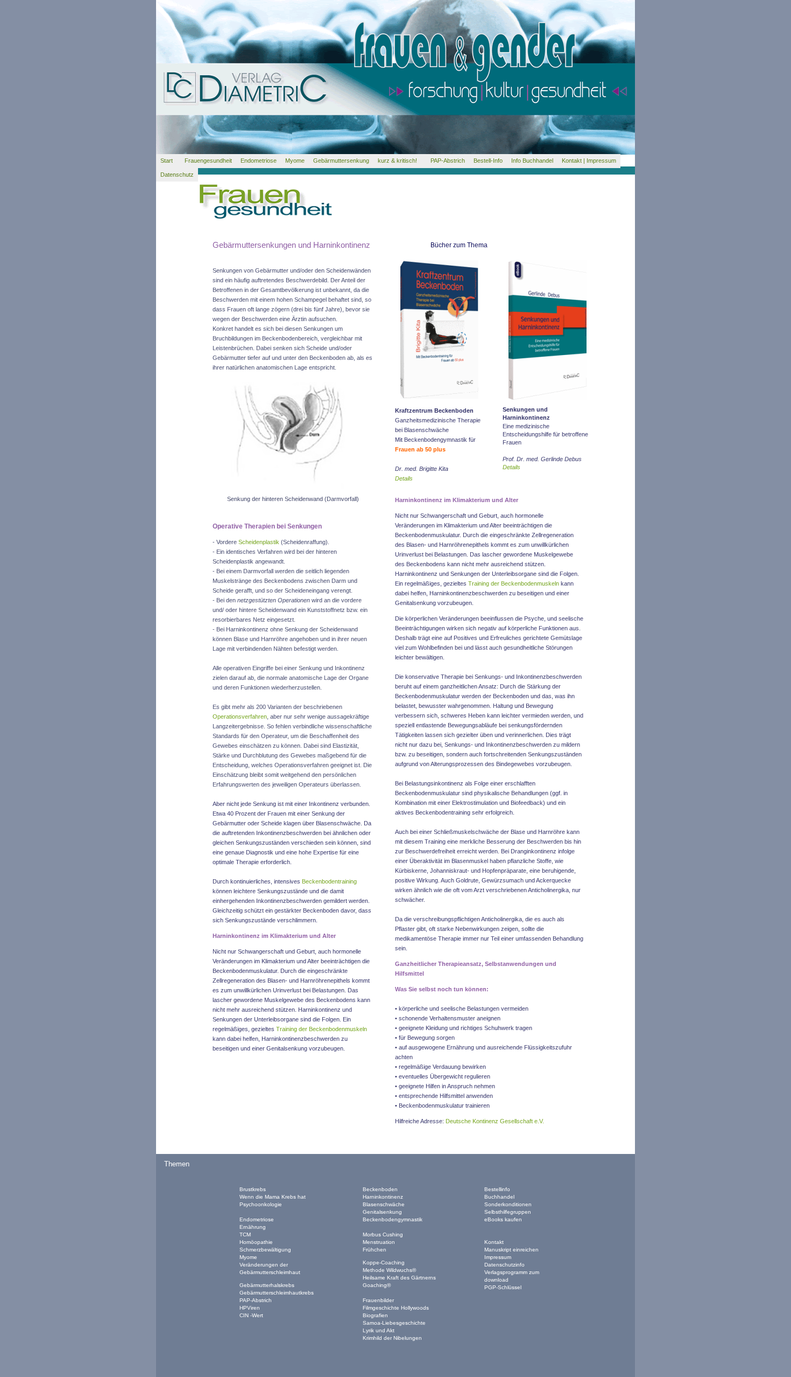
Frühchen (374, 1250)
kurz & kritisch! (400, 160)
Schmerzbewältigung (265, 1250)
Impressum (497, 1257)
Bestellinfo (497, 1189)
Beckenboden (380, 1189)
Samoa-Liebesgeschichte (394, 1323)
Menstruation (379, 1242)
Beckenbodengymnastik (392, 1219)
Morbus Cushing (383, 1234)
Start (168, 160)
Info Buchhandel (532, 160)
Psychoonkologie (260, 1204)
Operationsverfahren (240, 716)
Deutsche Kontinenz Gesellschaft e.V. (495, 1121)
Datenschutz (177, 174)
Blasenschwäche (384, 1204)
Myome (295, 160)
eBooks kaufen (503, 1219)
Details (511, 467)
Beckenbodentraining (329, 881)
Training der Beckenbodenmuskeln (321, 1029)
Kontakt (494, 1242)
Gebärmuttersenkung (341, 160)
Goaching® (377, 1285)
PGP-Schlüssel (502, 1287)
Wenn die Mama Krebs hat (273, 1197)
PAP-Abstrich (447, 160)
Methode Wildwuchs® (389, 1270)
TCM (245, 1234)
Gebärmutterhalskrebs (266, 1285)
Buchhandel (499, 1197)
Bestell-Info (488, 160)
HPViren (249, 1308)
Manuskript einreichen (511, 1250)
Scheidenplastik (258, 542)
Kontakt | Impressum (589, 160)
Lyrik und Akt (378, 1330)
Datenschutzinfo (504, 1265)
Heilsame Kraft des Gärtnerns (399, 1278)
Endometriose (259, 160)
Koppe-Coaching (384, 1262)
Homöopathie (256, 1242)
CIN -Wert (251, 1315)
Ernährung (252, 1227)
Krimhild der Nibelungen (392, 1338)
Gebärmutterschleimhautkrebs (276, 1293)
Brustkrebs (252, 1189)
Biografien (375, 1315)
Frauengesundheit (208, 160)
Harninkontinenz (383, 1197)
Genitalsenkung (382, 1212)
